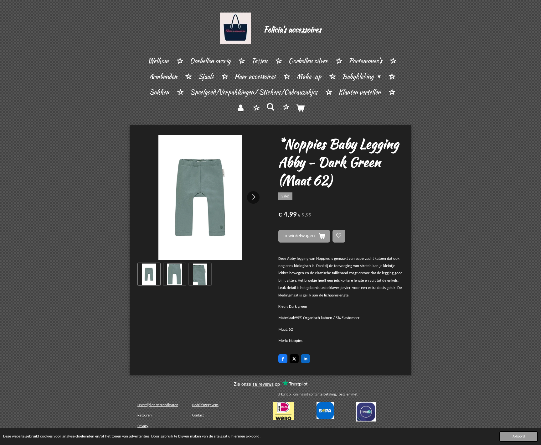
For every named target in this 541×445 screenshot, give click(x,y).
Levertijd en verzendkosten (157, 405)
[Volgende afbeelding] (253, 197)
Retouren (144, 415)
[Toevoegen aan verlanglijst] (338, 236)
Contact (198, 415)
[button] (149, 274)
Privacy (142, 426)
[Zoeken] (270, 107)
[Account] (240, 108)
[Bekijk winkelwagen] (300, 108)
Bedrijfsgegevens (205, 405)
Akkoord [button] (519, 436)
